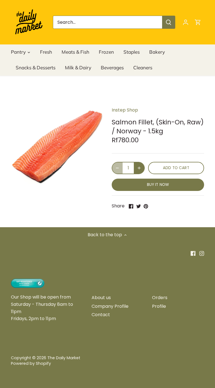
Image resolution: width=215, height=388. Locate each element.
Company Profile (110, 306)
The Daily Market (63, 358)
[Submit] (168, 22)
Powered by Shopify (31, 363)
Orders (159, 297)
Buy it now (158, 184)
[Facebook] (193, 253)
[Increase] (139, 168)
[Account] (185, 22)
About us (101, 297)
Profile (159, 306)
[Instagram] (201, 253)
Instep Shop (125, 110)
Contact (101, 314)
